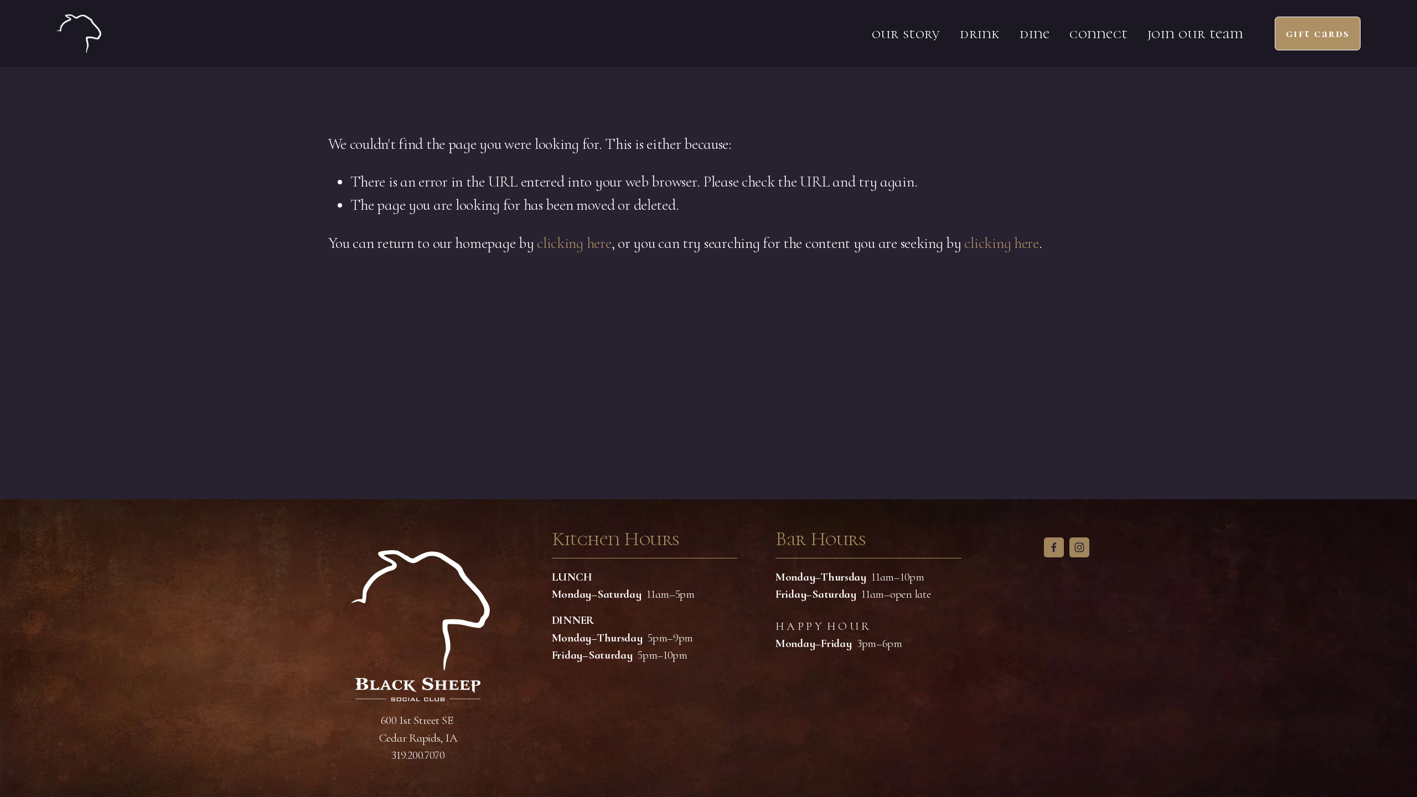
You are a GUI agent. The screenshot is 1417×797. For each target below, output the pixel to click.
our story (906, 33)
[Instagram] (1079, 547)
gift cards (1317, 33)
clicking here (574, 243)
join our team (1195, 33)
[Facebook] (1054, 547)
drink (980, 33)
